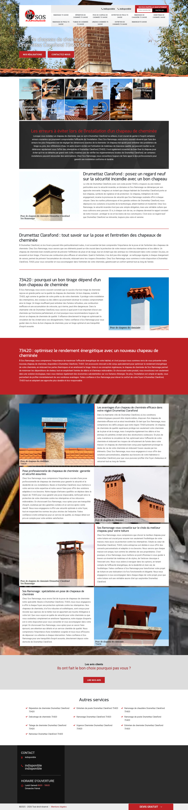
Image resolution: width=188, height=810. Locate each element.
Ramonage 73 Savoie (61, 15)
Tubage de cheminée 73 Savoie (80, 23)
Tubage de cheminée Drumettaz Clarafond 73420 (47, 727)
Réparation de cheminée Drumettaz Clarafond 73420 (49, 710)
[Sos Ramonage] (35, 14)
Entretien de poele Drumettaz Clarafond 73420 (97, 708)
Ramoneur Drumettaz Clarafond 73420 (46, 734)
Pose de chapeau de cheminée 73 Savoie (100, 16)
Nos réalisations (32, 54)
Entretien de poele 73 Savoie (119, 16)
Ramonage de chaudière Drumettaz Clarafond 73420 (144, 710)
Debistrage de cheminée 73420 (43, 717)
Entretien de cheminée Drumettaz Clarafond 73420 (143, 727)
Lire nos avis (94, 680)
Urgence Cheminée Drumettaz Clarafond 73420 (94, 727)
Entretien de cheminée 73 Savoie (120, 23)
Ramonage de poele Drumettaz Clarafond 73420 (142, 718)
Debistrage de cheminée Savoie (159, 16)
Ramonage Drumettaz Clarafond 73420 (93, 717)
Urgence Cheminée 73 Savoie (100, 23)
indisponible (109, 9)
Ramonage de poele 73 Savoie (61, 23)
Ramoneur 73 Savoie (139, 22)
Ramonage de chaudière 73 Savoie (139, 16)
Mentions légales (59, 807)
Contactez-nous (61, 54)
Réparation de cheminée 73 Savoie (80, 16)
